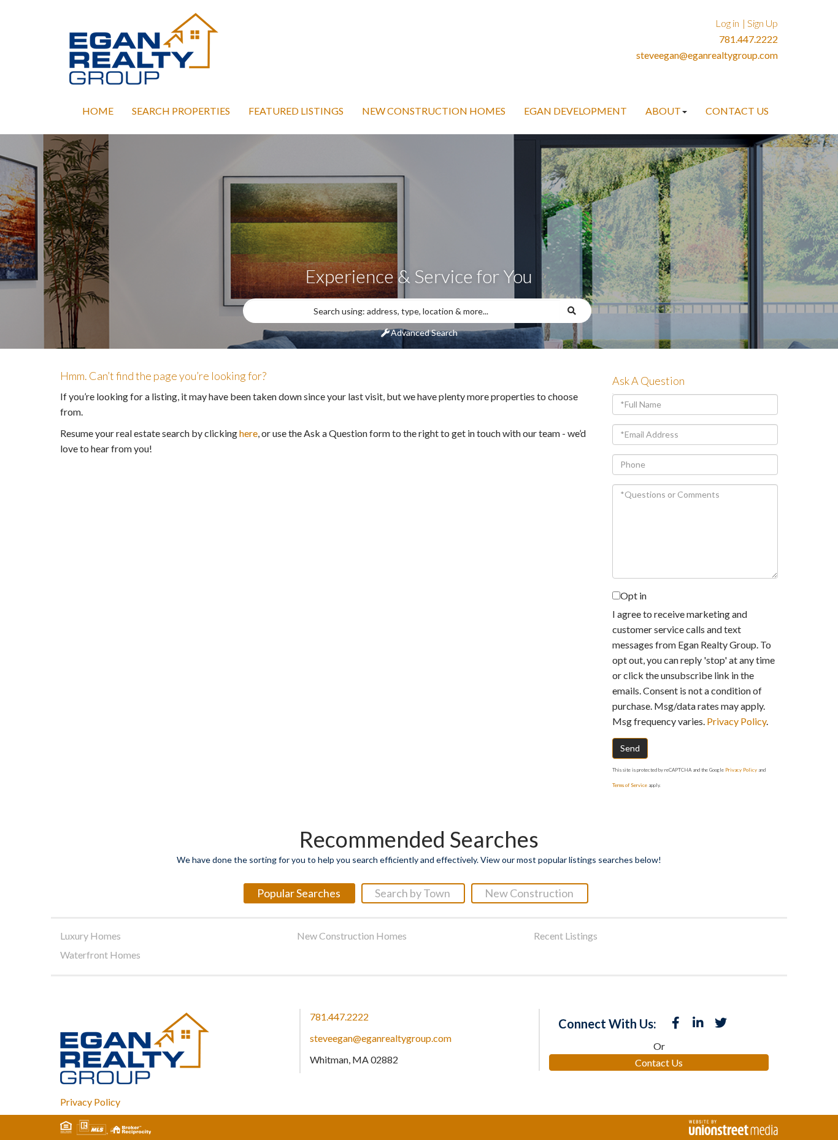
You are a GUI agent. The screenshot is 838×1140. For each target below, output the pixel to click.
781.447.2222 (748, 39)
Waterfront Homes (100, 954)
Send (630, 748)
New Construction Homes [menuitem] (433, 110)
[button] (575, 310)
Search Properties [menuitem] (181, 110)
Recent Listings (566, 935)
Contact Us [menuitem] (737, 110)
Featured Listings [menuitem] (296, 110)
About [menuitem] (663, 110)
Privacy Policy (736, 721)
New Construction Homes (352, 935)
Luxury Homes (90, 935)
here (248, 433)
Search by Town (412, 893)
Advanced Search (424, 332)
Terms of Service (629, 785)
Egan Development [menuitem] (575, 110)
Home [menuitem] (97, 110)
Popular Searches (298, 893)
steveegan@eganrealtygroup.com (707, 55)
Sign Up (762, 23)
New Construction (529, 893)
